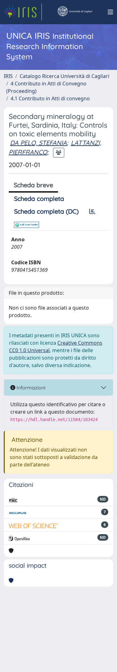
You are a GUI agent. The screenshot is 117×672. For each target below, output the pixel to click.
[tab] (92, 211)
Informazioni (30, 387)
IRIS (8, 76)
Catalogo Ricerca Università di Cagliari (64, 76)
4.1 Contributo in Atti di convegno (50, 98)
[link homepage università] (74, 12)
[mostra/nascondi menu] (110, 12)
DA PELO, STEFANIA (38, 143)
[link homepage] (23, 12)
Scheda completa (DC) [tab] (46, 211)
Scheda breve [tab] (33, 185)
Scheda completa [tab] (39, 198)
